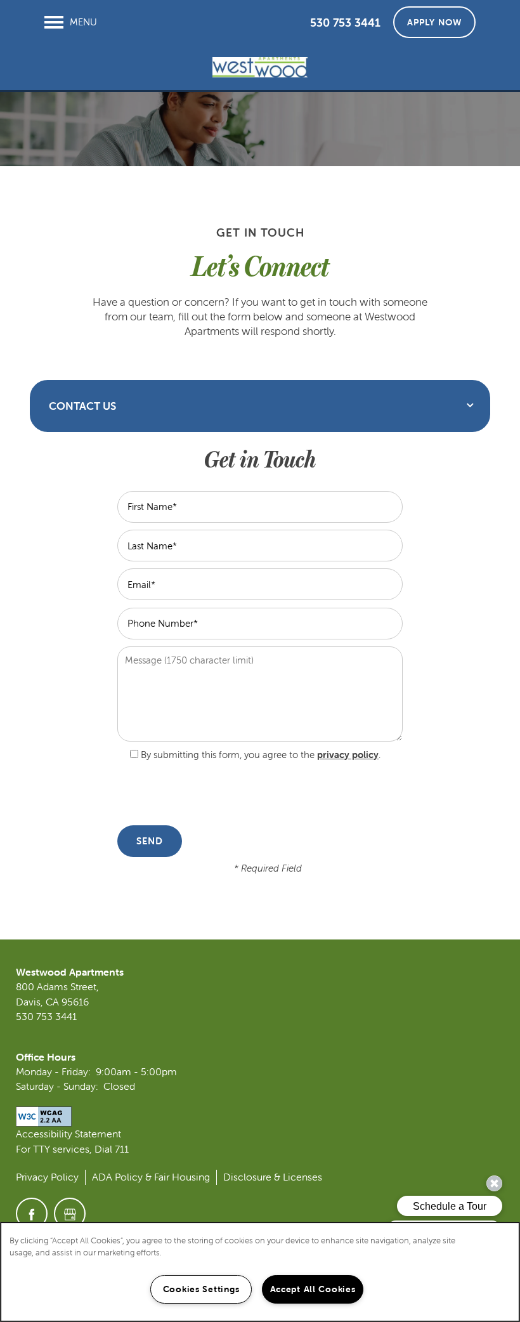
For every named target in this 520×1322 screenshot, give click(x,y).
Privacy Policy (47, 1176)
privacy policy (348, 755)
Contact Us (82, 406)
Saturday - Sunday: (57, 1086)
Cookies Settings (201, 1289)
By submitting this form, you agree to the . (260, 755)
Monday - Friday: (53, 1071)
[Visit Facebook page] (32, 1213)
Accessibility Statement (68, 1133)
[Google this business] (70, 1213)
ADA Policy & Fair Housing (151, 1176)
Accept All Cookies (313, 1289)
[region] (260, 1272)
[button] (434, 22)
